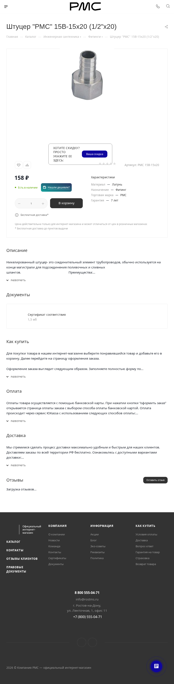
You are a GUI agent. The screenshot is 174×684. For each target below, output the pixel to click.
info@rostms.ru (87, 599)
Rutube (92, 642)
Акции (94, 534)
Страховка (142, 558)
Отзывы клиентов (22, 559)
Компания (57, 526)
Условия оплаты (146, 534)
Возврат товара (146, 564)
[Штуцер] (87, 77)
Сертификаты (57, 558)
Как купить (145, 526)
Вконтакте (81, 642)
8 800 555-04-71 (87, 592)
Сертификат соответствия (47, 315)
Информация (102, 526)
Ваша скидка (94, 154)
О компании (56, 534)
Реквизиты (97, 552)
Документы (56, 564)
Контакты (14, 550)
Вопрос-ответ (144, 546)
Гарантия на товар (148, 552)
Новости (54, 540)
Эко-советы (97, 546)
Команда (54, 546)
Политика (97, 558)
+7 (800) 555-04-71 (87, 616)
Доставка (142, 540)
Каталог (13, 542)
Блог (93, 540)
